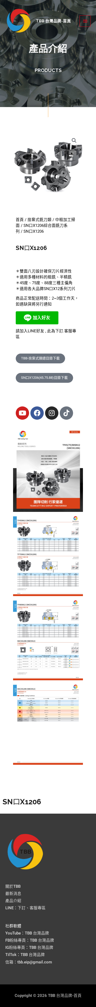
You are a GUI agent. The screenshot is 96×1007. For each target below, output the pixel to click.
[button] (74, 140)
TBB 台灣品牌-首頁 (53, 21)
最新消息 (13, 893)
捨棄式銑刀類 (39, 219)
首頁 (20, 219)
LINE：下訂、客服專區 (25, 908)
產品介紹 (13, 900)
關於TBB (13, 886)
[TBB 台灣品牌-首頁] (18, 21)
